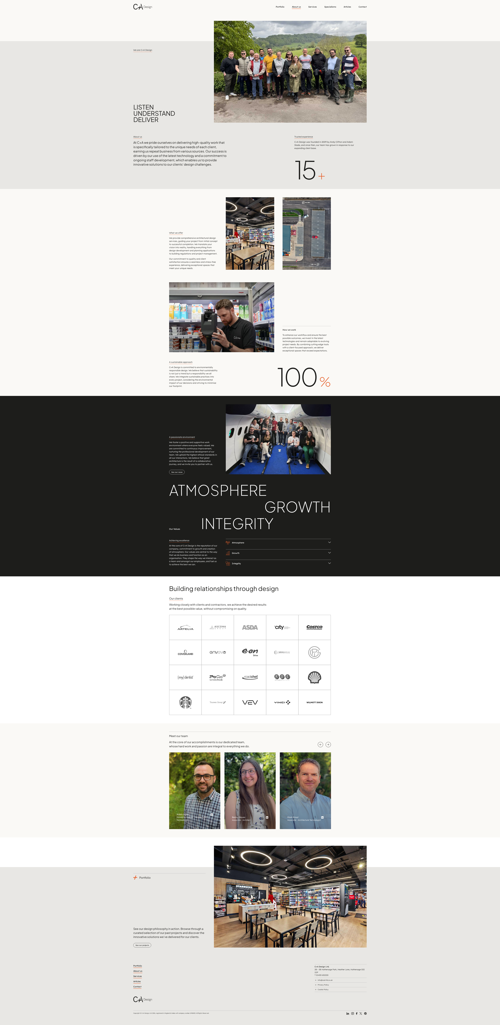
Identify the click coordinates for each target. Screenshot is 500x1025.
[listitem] (194, 790)
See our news (176, 472)
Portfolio (280, 6)
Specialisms (330, 6)
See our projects (142, 945)
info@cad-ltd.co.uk (325, 980)
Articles (347, 6)
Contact (363, 6)
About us (296, 6)
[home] (142, 7)
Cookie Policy (323, 989)
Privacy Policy (323, 985)
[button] (278, 545)
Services (312, 6)
